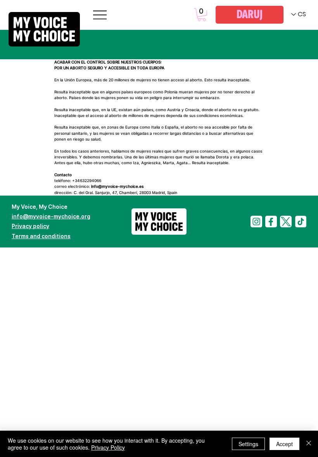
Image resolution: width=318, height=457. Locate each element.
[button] (201, 14)
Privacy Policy (108, 447)
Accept (284, 444)
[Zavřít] (308, 444)
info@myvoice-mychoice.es (117, 186)
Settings (248, 444)
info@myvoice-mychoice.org (51, 216)
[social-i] (256, 221)
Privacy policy (30, 226)
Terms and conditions (41, 236)
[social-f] (271, 221)
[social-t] (286, 221)
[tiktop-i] (300, 221)
